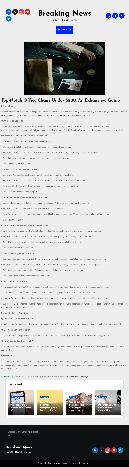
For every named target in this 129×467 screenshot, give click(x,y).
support (82, 377)
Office (71, 377)
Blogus (72, 463)
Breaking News (64, 14)
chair (62, 377)
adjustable (48, 377)
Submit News (64, 30)
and (55, 377)
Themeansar (85, 463)
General (15, 397)
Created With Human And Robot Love (22, 434)
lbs (66, 377)
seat (77, 377)
